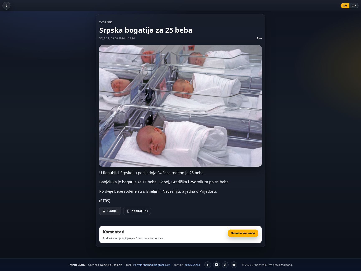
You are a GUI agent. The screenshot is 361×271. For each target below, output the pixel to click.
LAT (345, 5)
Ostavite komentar (243, 233)
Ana (259, 38)
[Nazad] (6, 6)
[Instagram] (216, 264)
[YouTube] (234, 264)
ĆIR (354, 5)
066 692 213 (192, 265)
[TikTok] (225, 264)
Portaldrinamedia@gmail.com (151, 265)
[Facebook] (207, 264)
